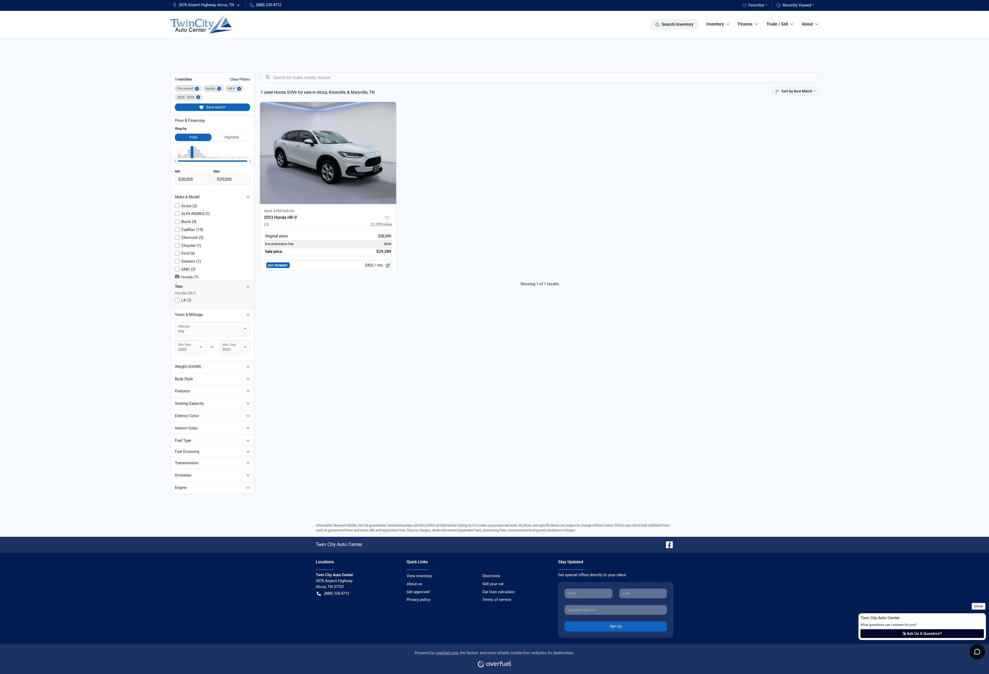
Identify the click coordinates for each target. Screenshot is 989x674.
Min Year (184, 345)
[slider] (175, 161)
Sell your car (493, 584)
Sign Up (616, 626)
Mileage (184, 326)
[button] (208, 5)
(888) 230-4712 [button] (268, 5)
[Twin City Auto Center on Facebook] (667, 544)
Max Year (229, 345)
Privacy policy (418, 599)
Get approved (418, 592)
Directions (491, 576)
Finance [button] (745, 24)
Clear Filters (240, 79)
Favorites (756, 5)
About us (414, 584)
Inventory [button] (715, 24)
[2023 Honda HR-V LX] (328, 153)
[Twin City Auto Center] (201, 24)
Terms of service (496, 599)
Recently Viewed (797, 5)
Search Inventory (677, 24)
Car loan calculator (498, 592)
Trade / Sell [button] (777, 24)
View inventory (419, 576)
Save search (216, 107)
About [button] (807, 24)
